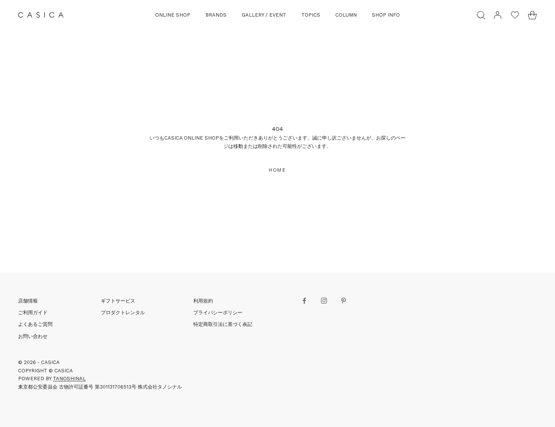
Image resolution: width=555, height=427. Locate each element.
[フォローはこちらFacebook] (304, 300)
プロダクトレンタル (123, 312)
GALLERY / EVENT (264, 15)
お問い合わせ (33, 336)
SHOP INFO (386, 15)
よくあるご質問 (35, 324)
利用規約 (203, 301)
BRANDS (216, 15)
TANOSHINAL (69, 378)
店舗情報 (28, 301)
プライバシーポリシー (217, 312)
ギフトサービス (118, 301)
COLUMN (346, 15)
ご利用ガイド (33, 312)
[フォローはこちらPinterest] (343, 300)
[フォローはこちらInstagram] (324, 300)
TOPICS (310, 15)
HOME (277, 170)
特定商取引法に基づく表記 (222, 324)
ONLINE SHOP (172, 15)
